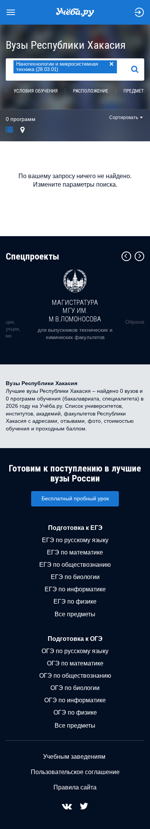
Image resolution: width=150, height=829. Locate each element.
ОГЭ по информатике (75, 700)
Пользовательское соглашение (75, 772)
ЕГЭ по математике (75, 552)
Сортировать (123, 117)
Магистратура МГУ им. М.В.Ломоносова (75, 310)
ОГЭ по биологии (75, 688)
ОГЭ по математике (75, 663)
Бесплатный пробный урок (75, 498)
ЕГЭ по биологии (75, 577)
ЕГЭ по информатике (75, 589)
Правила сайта (75, 787)
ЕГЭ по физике (75, 601)
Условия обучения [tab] (35, 91)
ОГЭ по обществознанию (75, 675)
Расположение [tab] (90, 91)
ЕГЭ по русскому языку (75, 540)
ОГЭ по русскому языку (75, 651)
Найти (138, 69)
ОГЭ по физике (75, 712)
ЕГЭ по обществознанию (75, 564)
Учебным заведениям (74, 756)
